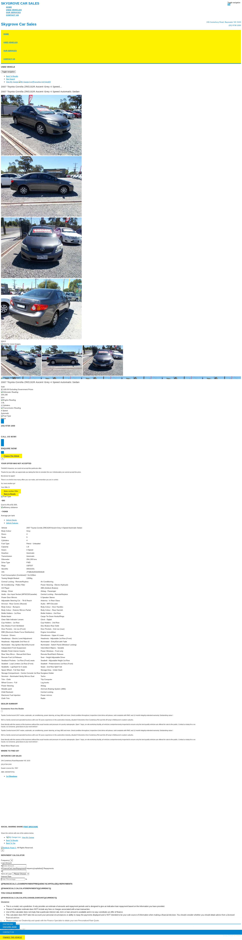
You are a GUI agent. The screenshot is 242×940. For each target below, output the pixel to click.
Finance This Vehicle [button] (11, 456)
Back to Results (10, 494)
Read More (5, 746)
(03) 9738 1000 (235, 25)
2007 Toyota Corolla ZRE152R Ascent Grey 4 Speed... (31, 86)
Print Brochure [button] (30, 827)
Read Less (14, 746)
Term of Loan (6, 874)
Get (11, 776)
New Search (10, 79)
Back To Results (12, 76)
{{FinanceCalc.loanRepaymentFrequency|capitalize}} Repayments (27, 868)
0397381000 (8, 924)
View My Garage (28, 82)
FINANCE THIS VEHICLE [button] (12, 937)
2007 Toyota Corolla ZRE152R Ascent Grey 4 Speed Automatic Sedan (40, 91)
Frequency (5, 860)
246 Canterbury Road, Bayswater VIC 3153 (223, 22)
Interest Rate (6, 876)
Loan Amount (6, 863)
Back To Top (10, 843)
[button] (121, 902)
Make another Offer (11, 491)
